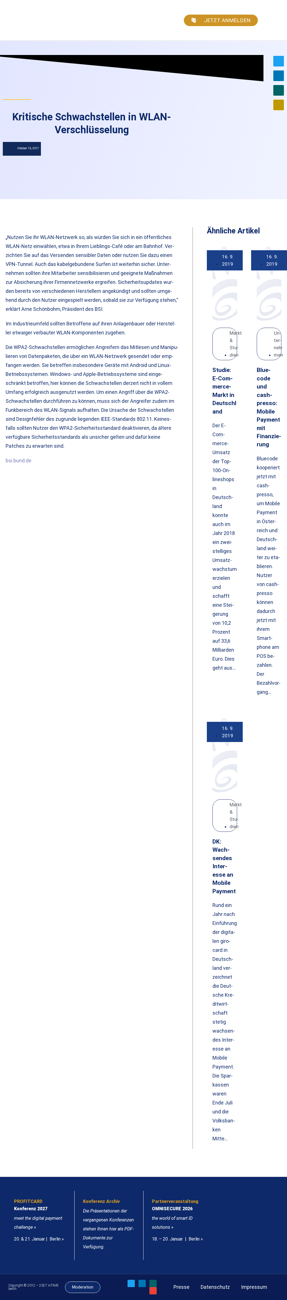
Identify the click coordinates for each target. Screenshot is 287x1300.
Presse (181, 1287)
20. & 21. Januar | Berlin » (39, 1239)
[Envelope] (278, 105)
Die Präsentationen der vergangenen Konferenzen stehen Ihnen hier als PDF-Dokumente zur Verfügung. (108, 1229)
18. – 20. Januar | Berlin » (177, 1239)
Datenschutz (215, 1287)
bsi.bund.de (18, 460)
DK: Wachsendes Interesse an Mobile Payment (224, 866)
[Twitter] (278, 61)
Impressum (254, 1287)
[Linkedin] (278, 75)
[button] (275, 20)
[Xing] (278, 90)
